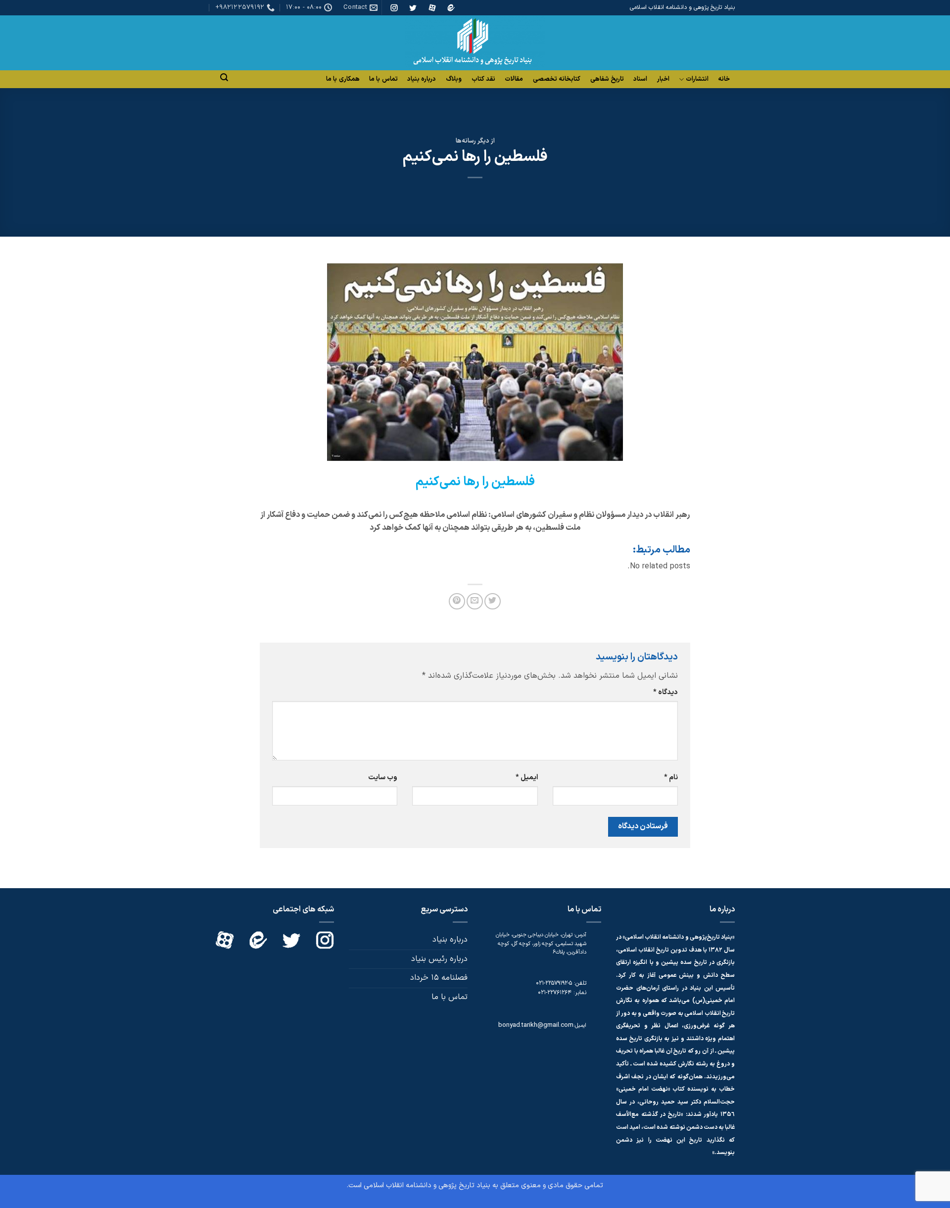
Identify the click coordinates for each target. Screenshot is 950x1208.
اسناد (640, 79)
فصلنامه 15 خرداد (439, 978)
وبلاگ (454, 79)
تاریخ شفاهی (607, 79)
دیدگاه (665, 692)
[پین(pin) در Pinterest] (457, 601)
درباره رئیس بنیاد (439, 959)
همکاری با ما (343, 79)
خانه (724, 79)
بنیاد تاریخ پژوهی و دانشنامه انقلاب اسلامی (427, 1185)
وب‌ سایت (382, 777)
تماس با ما (383, 79)
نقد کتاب (483, 79)
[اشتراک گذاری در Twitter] (492, 601)
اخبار (663, 79)
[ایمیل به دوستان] (475, 601)
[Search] (224, 77)
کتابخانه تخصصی (556, 79)
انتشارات (697, 79)
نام (671, 777)
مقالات (514, 79)
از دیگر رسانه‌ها (475, 141)
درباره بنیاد (421, 79)
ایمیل (526, 777)
